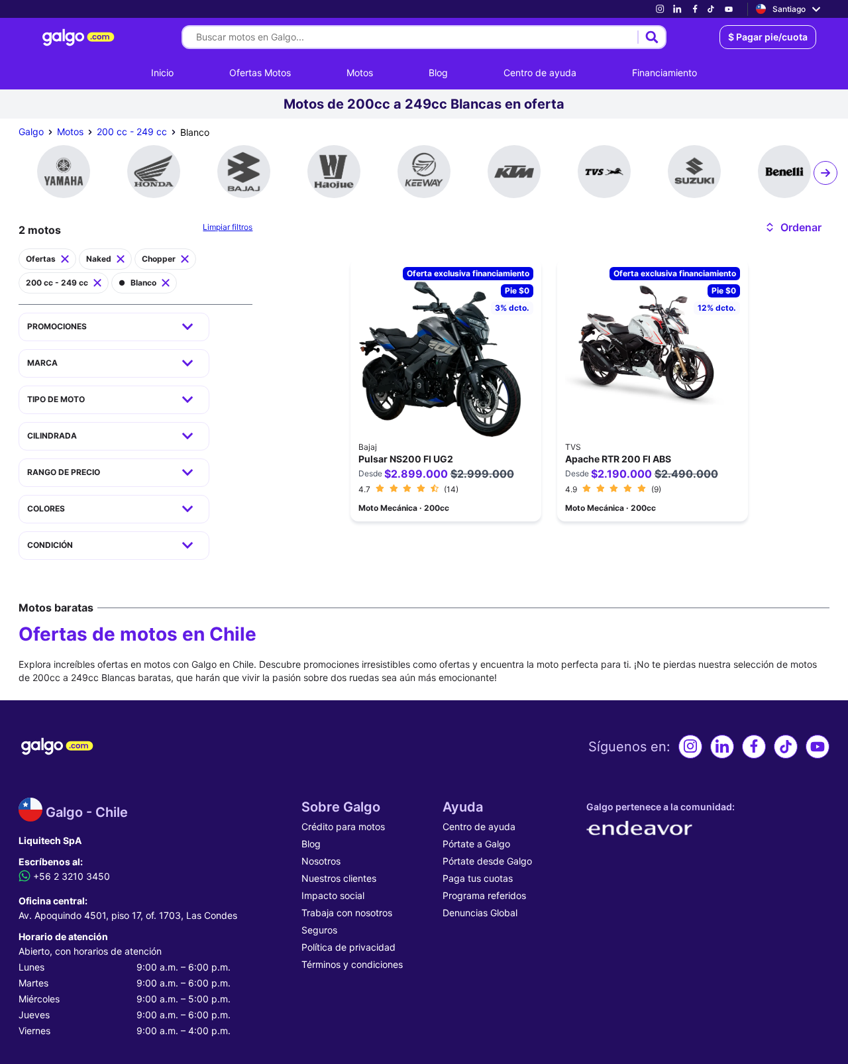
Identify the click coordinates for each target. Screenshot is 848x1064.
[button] (792, 227)
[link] (659, 9)
